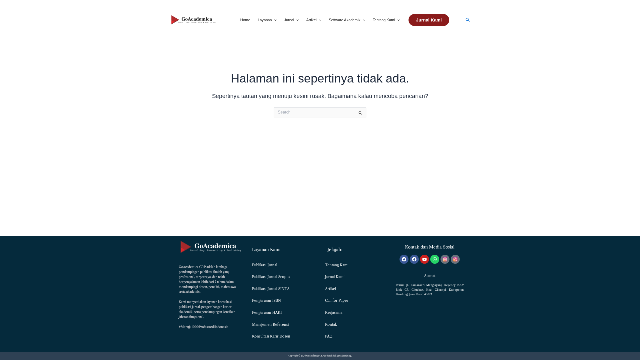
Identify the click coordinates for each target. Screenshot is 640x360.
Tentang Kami (384, 20)
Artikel (311, 20)
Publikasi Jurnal (264, 265)
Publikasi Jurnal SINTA (271, 288)
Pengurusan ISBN (266, 300)
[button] (274, 20)
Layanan (265, 20)
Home (245, 20)
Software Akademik (344, 20)
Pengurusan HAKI (267, 312)
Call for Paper (336, 300)
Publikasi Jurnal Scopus (271, 276)
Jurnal (289, 20)
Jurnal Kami (334, 276)
